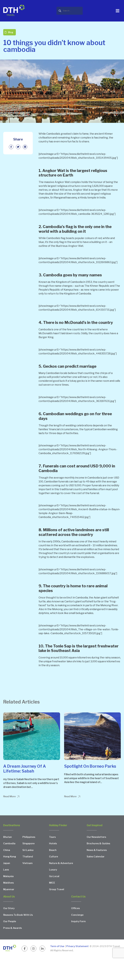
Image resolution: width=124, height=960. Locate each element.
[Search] (70, 11)
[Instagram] (33, 948)
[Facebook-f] (24, 948)
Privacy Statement (77, 946)
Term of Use (57, 946)
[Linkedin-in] (42, 948)
